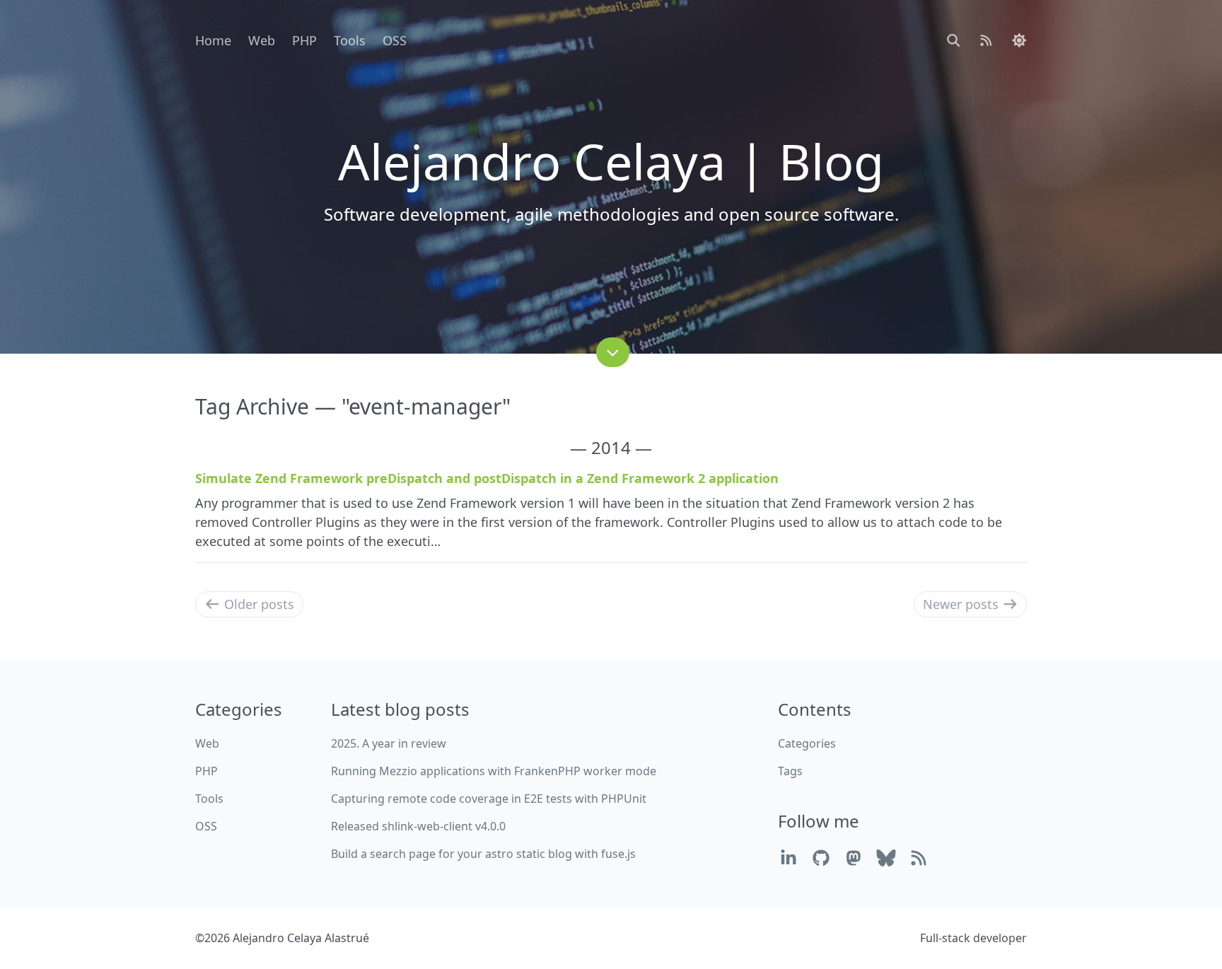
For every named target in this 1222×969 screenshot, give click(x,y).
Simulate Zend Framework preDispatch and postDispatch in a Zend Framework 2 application (487, 478)
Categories (807, 743)
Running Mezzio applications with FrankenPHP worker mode (493, 771)
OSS (395, 40)
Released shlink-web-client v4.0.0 (418, 826)
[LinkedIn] (788, 857)
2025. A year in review (388, 743)
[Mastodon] (853, 857)
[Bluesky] (886, 857)
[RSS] (918, 857)
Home (213, 40)
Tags (790, 771)
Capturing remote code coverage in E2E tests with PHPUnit (488, 798)
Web (261, 40)
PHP (304, 40)
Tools (350, 40)
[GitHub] (821, 857)
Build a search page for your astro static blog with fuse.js (483, 853)
